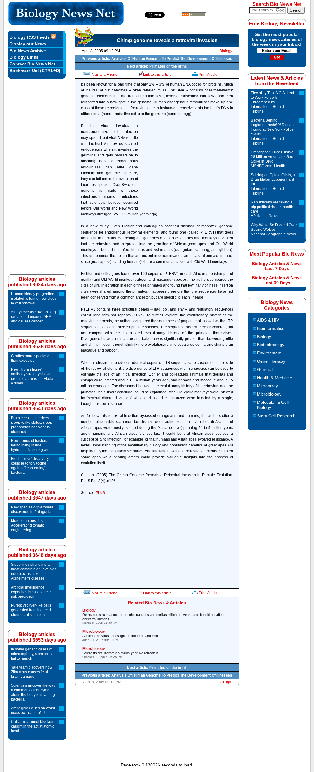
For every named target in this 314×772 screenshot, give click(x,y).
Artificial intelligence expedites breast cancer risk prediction (31, 592)
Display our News (28, 43)
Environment (269, 352)
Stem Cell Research (276, 415)
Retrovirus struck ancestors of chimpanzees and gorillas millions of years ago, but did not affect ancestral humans (153, 616)
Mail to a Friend (104, 74)
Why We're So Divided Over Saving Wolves (274, 229)
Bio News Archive (28, 50)
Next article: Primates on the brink (157, 66)
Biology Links (24, 57)
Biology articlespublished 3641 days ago (37, 405)
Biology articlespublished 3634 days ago (37, 281)
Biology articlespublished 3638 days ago (37, 343)
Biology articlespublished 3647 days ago (37, 495)
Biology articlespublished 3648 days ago (37, 552)
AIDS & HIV (268, 320)
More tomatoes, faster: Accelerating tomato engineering (29, 525)
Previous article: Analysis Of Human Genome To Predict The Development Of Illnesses (157, 58)
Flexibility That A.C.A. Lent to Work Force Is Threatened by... (272, 102)
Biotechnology (270, 344)
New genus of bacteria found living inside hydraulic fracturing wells (31, 445)
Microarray (267, 385)
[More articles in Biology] (84, 44)
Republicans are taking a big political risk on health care (272, 209)
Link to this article (157, 74)
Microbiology (269, 394)
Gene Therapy (271, 361)
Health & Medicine (274, 377)
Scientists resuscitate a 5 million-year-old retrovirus (120, 652)
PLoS (100, 493)
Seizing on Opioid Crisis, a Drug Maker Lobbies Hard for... (273, 184)
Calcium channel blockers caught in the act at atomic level (32, 726)
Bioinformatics (270, 328)
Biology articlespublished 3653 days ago (37, 637)
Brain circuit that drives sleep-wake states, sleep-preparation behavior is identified (32, 425)
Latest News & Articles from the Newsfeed (277, 80)
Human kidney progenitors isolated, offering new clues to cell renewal (33, 298)
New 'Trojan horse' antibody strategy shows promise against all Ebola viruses (32, 376)
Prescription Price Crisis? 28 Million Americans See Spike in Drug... (272, 159)
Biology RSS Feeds (30, 37)
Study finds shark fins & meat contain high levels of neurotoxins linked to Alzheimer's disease (33, 571)
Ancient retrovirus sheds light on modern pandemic (120, 635)
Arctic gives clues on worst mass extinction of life (33, 710)
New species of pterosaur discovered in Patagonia (32, 509)
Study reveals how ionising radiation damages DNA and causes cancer (33, 316)
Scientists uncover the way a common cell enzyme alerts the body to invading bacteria (33, 692)
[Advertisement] (187, 166)
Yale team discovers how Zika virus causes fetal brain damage (31, 672)
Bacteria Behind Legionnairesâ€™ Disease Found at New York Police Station (273, 131)
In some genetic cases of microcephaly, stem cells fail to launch (31, 654)
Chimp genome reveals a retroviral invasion (167, 40)
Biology (226, 51)
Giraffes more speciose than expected (30, 358)
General (265, 369)
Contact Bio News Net (32, 63)
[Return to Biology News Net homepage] (66, 23)
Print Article (208, 74)
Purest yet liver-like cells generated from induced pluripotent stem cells (31, 610)
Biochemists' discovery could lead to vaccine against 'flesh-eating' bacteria (30, 466)
